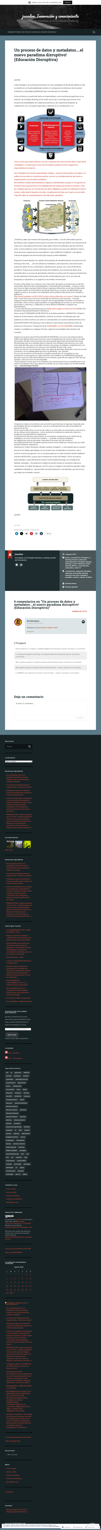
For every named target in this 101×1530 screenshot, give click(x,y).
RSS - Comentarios (15, 1058)
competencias (17, 1086)
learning (88, 562)
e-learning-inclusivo (11, 1099)
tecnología (27, 1164)
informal (8, 1133)
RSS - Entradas (13, 1053)
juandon (19, 1219)
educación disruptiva (83, 571)
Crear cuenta (11, 1189)
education (23, 1116)
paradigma (23, 1150)
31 (30, 1290)
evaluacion (9, 1130)
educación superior (11, 1116)
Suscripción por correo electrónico (16, 1012)
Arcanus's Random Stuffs (49, 628)
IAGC (20, 1130)
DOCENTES (18, 1096)
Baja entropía (22, 1082)
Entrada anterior (71, 583)
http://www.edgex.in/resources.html (62, 309)
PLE (28, 1154)
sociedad (9, 1164)
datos (18, 1089)
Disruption (85, 558)
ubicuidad (21, 1171)
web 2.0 (18, 1174)
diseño (25, 1089)
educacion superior (11, 1110)
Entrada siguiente (71, 587)
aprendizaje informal (22, 1079)
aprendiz (25, 1076)
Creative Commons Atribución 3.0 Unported (18, 1222)
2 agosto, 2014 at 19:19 (35, 623)
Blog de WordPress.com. (15, 1523)
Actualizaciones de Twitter (18, 1249)
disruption (18, 1093)
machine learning (11, 1147)
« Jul (6, 1293)
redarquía (19, 1157)
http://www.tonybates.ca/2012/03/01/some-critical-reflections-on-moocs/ (43, 296)
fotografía (81, 562)
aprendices (17, 1076)
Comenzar (68, 2)
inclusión (27, 1130)
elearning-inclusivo (19, 1120)
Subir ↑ (93, 1523)
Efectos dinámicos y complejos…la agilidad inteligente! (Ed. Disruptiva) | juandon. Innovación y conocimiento (50, 649)
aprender (8, 1076)
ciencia (8, 1086)
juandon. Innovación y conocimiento (50, 15)
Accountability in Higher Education (19, 1001)
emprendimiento (71, 562)
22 (22, 1286)
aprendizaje (9, 1079)
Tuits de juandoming (12, 1441)
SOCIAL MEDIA (21, 1160)
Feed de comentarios (14, 1199)
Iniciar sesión (11, 1192)
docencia (26, 1093)
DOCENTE (9, 1096)
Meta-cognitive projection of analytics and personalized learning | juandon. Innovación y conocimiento (49, 662)
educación (82, 560)
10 (30, 1279)
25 (7, 1290)
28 (19, 1290)
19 (11, 1286)
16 (26, 1282)
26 (11, 1290)
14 (19, 1282)
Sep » (12, 1293)
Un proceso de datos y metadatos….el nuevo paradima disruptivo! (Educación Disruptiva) (48, 54)
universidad (9, 1174)
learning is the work (72, 575)
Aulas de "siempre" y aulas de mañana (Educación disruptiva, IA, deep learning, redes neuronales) (18, 937)
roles (25, 1157)
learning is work (71, 564)
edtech (22, 1099)
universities (69, 568)
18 (7, 1286)
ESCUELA (27, 1127)
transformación (10, 1171)
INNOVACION (26, 1133)
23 (26, 1286)
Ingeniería (16, 1133)
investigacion (10, 1140)
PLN (7, 1157)
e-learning (27, 1096)
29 (22, 1290)
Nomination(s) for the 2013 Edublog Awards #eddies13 (32, 32)
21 (19, 1286)
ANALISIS (26, 1072)
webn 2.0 (77, 568)
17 (30, 1282)
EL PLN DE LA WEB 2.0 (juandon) (18, 998)
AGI (7, 1072)
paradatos (68, 577)
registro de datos (86, 577)
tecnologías (9, 1167)
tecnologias (17, 1164)
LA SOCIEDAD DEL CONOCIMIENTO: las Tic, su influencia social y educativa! (17, 982)
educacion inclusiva (11, 1106)
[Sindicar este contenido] (5, 1303)
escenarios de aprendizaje (13, 1127)
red (12, 1157)
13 (15, 1282)
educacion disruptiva (21, 1103)
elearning (68, 573)
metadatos (84, 575)
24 (30, 1286)
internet (23, 1137)
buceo (67, 558)
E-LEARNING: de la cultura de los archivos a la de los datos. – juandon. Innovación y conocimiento (47, 673)
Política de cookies (54, 1526)
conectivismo (75, 558)
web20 (25, 1174)
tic (16, 1167)
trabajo (22, 1167)
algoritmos (18, 1072)
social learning (83, 566)
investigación (20, 1140)
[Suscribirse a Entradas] (6, 1053)
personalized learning (12, 1154)
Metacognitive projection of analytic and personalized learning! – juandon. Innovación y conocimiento (48, 667)
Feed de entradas (12, 1196)
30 (26, 1290)
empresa (8, 1123)
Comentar (80, 718)
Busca (94, 32)
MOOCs (74, 566)
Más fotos (9, 850)
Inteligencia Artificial (12, 1137)
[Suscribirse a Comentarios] (6, 1058)
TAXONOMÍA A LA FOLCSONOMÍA (59, 326)
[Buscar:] (18, 746)
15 (22, 1282)
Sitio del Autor (21, 565)
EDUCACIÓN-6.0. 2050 (14, 957)
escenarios (17, 1123)
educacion (9, 1103)
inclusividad (77, 573)
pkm (22, 1154)
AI (11, 1072)
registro (76, 577)
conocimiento (10, 1089)
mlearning (81, 564)
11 (7, 1282)
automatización (10, 1082)
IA (15, 1130)
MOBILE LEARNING (11, 1150)
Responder (83, 621)
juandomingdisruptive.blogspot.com (18, 1227)
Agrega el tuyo (79, 611)
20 (15, 1286)
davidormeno (33, 621)
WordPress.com (12, 1202)
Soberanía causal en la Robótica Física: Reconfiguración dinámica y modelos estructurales (19, 792)
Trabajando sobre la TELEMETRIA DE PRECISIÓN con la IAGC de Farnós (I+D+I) (18, 1366)
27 (15, 1290)
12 (11, 1282)
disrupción (9, 1093)
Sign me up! (11, 1035)
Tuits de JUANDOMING (13, 1252)
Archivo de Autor (16, 565)
